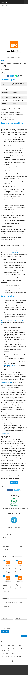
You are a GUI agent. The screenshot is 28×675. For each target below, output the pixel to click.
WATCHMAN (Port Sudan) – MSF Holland (10, 661)
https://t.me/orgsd (14, 527)
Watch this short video (6, 382)
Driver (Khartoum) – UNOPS (7, 653)
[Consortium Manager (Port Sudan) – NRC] (20, 563)
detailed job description (17, 252)
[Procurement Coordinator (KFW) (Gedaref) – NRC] (8, 579)
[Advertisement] (14, 21)
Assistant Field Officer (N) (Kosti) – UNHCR (11, 645)
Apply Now (14, 482)
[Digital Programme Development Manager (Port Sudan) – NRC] (8, 563)
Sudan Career (4, 2)
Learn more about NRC (6, 433)
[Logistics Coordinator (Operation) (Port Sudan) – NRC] (20, 579)
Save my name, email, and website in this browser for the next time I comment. (13, 627)
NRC (2, 60)
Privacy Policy (14, 668)
